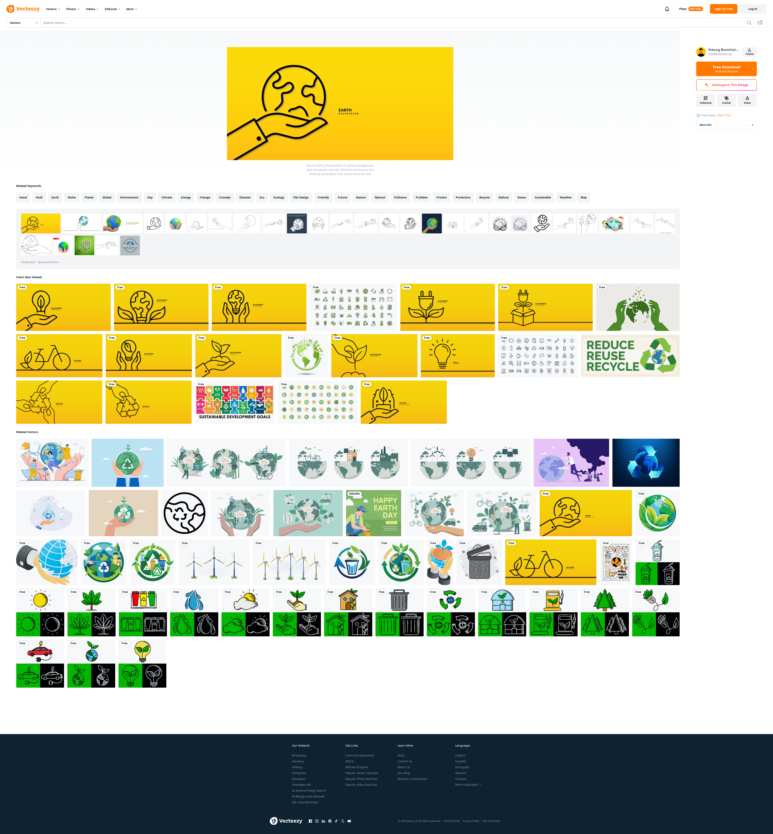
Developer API (301, 785)
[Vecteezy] (23, 9)
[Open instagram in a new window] (316, 821)
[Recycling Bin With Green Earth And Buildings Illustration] (104, 562)
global (106, 197)
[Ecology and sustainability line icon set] (538, 355)
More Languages (466, 784)
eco (262, 197)
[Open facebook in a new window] (310, 821)
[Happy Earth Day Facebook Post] (373, 513)
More (130, 9)
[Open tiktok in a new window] (336, 821)
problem (422, 197)
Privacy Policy (471, 821)
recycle (484, 197)
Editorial (111, 9)
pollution (400, 197)
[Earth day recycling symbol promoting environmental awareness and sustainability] (184, 513)
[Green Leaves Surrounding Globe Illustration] (657, 513)
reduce (504, 197)
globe (72, 197)
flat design (301, 197)
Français (461, 779)
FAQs (401, 755)
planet (89, 197)
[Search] (749, 22)
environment (129, 197)
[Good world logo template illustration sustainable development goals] (235, 402)
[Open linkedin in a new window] (323, 821)
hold (39, 197)
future (342, 197)
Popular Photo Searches (361, 779)
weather (566, 197)
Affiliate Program (356, 767)
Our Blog (404, 773)
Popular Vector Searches (361, 773)
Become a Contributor (412, 779)
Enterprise (299, 773)
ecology (278, 197)
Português (462, 767)
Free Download (726, 69)
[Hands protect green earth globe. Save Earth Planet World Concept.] (638, 307)
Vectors (51, 9)
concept (225, 197)
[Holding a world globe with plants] (440, 562)
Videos (90, 9)
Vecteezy (298, 761)
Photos (71, 9)
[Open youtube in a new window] (349, 821)
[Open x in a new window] (342, 821)
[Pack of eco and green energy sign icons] (317, 402)
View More (130, 245)
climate (166, 197)
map (584, 197)
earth (55, 197)
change (205, 197)
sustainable (543, 197)
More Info (705, 125)
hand (23, 197)
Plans (683, 9)
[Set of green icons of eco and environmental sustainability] (353, 307)
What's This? (724, 115)
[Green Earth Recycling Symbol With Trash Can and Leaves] (401, 562)
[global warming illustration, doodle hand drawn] (616, 562)
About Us (404, 767)
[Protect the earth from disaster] (47, 562)
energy (186, 197)
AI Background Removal (308, 796)
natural (380, 197)
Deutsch (460, 773)
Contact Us (405, 761)
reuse (522, 197)
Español (460, 761)
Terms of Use (452, 821)
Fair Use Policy (491, 821)
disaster (245, 197)
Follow (750, 54)
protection (463, 197)
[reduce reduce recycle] (630, 355)
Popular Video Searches (361, 785)
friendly (323, 197)
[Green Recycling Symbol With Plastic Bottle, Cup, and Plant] (152, 562)
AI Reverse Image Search (309, 790)
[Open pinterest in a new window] (329, 821)
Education (299, 779)
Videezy (297, 767)
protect (442, 197)
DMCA (349, 761)
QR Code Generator (305, 802)
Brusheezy (299, 755)
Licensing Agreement (359, 755)
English (460, 755)
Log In (752, 9)
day (150, 197)
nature (361, 197)
